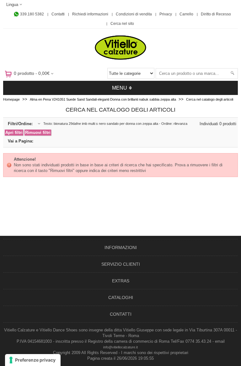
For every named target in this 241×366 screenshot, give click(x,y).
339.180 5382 (31, 14)
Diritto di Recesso (216, 14)
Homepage (11, 99)
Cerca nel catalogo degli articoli (209, 99)
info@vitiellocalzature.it (120, 347)
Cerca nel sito (122, 23)
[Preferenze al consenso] (33, 360)
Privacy (165, 14)
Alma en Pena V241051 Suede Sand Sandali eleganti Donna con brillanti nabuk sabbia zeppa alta (103, 99)
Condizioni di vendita (134, 14)
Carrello (186, 14)
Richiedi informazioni (90, 14)
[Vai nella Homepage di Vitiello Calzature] (120, 58)
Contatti (58, 14)
